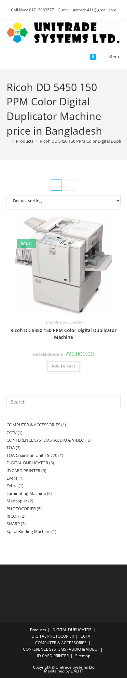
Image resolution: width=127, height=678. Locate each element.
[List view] (70, 185)
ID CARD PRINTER (53, 655)
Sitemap (82, 655)
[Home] (8, 141)
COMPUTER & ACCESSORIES (61, 642)
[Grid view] (56, 185)
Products (38, 629)
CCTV (85, 636)
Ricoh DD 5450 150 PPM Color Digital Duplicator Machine (63, 333)
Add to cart (63, 366)
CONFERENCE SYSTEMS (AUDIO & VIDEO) (61, 649)
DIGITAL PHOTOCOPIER (53, 636)
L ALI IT (77, 671)
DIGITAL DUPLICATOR (63, 322)
